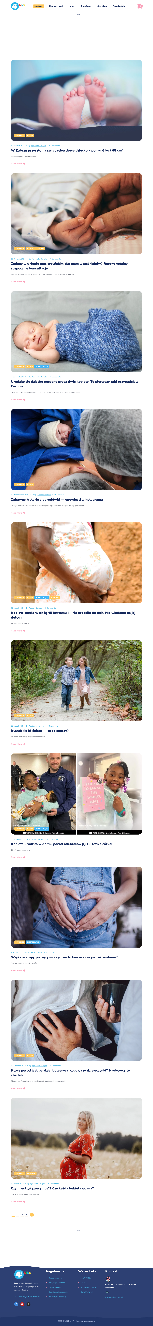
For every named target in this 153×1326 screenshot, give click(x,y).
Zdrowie (40, 249)
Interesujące (42, 366)
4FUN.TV (84, 1282)
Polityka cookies (54, 1287)
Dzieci (30, 135)
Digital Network (87, 1292)
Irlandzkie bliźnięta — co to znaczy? (40, 730)
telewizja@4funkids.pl (114, 1297)
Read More (16, 163)
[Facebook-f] (16, 1304)
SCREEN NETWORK (89, 1287)
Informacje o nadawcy (57, 1297)
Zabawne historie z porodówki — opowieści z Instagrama (57, 499)
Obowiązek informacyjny (58, 1292)
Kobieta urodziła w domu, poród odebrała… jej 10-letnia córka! (61, 844)
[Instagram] (28, 1304)
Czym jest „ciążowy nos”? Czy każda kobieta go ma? (52, 1188)
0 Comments (54, 145)
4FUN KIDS (20, 135)
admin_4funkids (35, 608)
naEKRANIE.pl (86, 1278)
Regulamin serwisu (55, 1278)
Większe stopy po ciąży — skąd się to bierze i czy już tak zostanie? (65, 957)
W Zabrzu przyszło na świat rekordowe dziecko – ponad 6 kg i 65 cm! (67, 150)
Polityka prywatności (56, 1282)
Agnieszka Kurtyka (38, 145)
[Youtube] (22, 1304)
